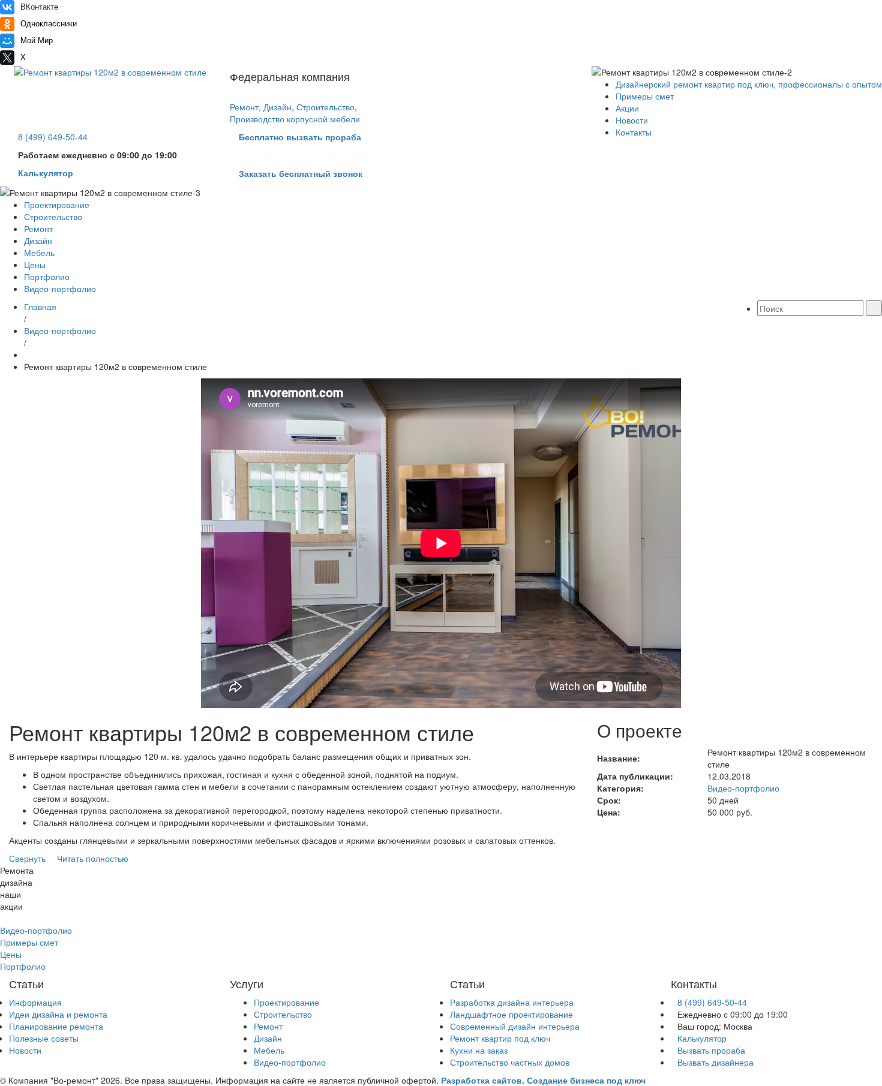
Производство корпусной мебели (295, 119)
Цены (35, 264)
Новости (632, 120)
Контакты (634, 132)
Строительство (325, 107)
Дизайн (277, 107)
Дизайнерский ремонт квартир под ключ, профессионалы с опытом (749, 84)
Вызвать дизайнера (715, 1062)
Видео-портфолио (60, 288)
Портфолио (47, 276)
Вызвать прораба (711, 1050)
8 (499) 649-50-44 (712, 1002)
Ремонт (244, 107)
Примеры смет (645, 96)
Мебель (39, 252)
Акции (627, 108)
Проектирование (56, 204)
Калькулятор (702, 1038)
